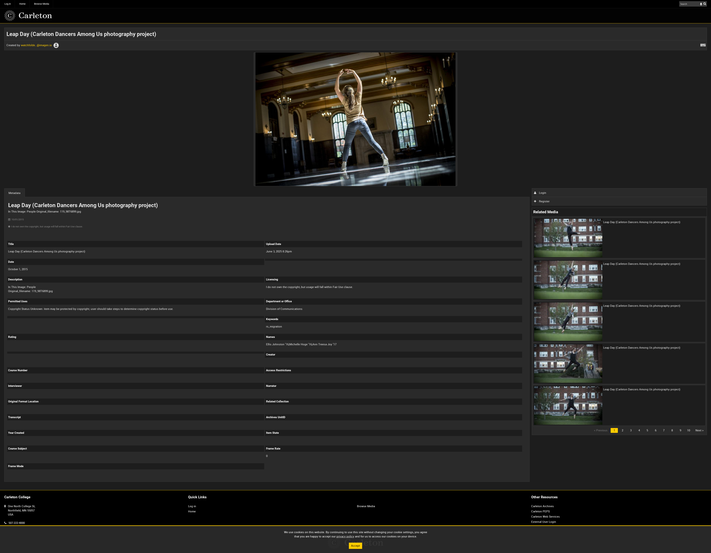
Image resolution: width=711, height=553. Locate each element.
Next (699, 430)
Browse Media (41, 3)
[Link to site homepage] (28, 15)
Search (704, 3)
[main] (355, 257)
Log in (7, 3)
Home (22, 3)
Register (544, 201)
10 (688, 430)
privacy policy (345, 536)
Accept (355, 545)
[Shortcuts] (703, 44)
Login (542, 193)
